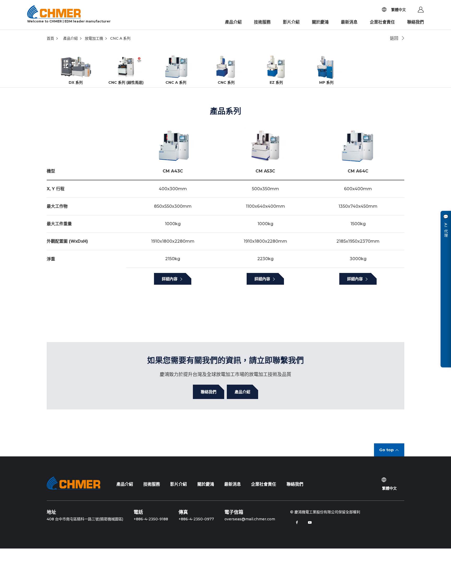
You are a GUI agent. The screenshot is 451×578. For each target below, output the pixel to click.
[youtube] (309, 522)
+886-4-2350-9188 (151, 519)
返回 (394, 38)
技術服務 (262, 22)
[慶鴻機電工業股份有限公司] (73, 483)
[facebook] (296, 522)
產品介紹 (233, 22)
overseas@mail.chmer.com (249, 519)
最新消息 (349, 22)
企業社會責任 (382, 22)
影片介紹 (291, 22)
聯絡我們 (415, 22)
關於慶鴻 (320, 22)
